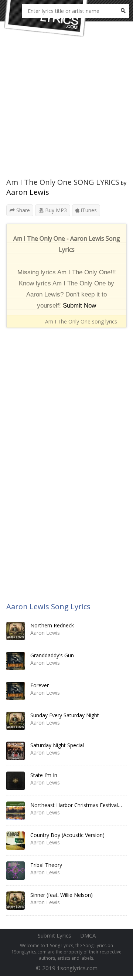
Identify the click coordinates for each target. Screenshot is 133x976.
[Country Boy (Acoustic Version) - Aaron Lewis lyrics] (15, 840)
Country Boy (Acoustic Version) (67, 834)
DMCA (88, 935)
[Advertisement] (66, 110)
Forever (39, 685)
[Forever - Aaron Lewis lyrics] (15, 691)
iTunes (88, 210)
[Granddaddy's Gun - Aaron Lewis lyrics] (15, 661)
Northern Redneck (52, 625)
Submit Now (79, 305)
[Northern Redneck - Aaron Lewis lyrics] (15, 631)
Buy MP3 (55, 210)
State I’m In (43, 775)
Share (22, 210)
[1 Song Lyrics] (46, 18)
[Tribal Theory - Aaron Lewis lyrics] (15, 870)
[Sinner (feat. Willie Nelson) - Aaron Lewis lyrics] (15, 900)
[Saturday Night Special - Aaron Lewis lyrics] (15, 751)
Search (123, 11)
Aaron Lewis (27, 192)
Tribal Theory (46, 864)
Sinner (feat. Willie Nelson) (61, 894)
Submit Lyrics (54, 935)
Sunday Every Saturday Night (64, 715)
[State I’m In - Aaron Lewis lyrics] (15, 781)
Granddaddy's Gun (52, 655)
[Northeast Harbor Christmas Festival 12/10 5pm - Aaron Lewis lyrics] (15, 811)
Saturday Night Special (57, 745)
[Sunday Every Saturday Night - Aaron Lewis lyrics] (15, 721)
